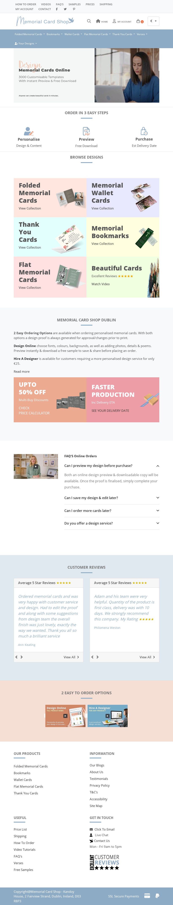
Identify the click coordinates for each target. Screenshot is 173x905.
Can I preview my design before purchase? (98, 466)
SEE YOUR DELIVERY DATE (111, 410)
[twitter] (66, 9)
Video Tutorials (24, 849)
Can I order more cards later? (87, 511)
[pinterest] (74, 9)
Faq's (60, 4)
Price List (20, 829)
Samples (75, 4)
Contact (44, 9)
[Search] (89, 21)
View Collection (30, 208)
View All (69, 657)
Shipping (106, 4)
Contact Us (102, 841)
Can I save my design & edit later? (91, 498)
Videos (46, 4)
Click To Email (105, 829)
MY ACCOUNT (24, 9)
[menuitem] (30, 34)
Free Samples (23, 870)
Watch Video (101, 284)
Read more (22, 371)
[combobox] (153, 21)
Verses (18, 863)
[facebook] (57, 9)
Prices (90, 4)
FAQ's (18, 856)
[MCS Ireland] (45, 21)
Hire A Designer (26, 358)
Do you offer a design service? (88, 523)
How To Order (25, 4)
